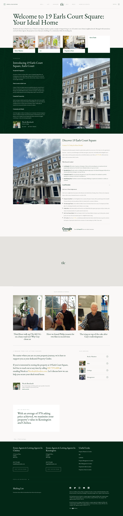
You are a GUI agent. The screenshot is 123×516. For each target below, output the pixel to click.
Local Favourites (66, 185)
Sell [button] (41, 4)
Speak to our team (25, 389)
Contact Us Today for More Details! (72, 145)
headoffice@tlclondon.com (19, 464)
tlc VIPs (74, 218)
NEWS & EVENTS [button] (84, 4)
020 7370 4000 (98, 155)
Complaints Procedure (88, 491)
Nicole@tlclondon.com (37, 371)
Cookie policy (89, 493)
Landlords (81, 457)
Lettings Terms (95, 493)
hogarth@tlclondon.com (51, 464)
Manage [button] (56, 4)
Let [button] (48, 4)
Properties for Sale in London (85, 466)
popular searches (20, 479)
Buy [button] (67, 4)
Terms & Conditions (73, 491)
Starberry (75, 508)
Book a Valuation (33, 126)
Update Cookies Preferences (103, 493)
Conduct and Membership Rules (99, 491)
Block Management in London (85, 463)
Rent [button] (74, 4)
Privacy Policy (80, 491)
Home (15, 439)
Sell (79, 454)
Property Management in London (86, 460)
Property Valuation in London (85, 451)
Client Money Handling (81, 493)
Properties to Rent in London (85, 469)
